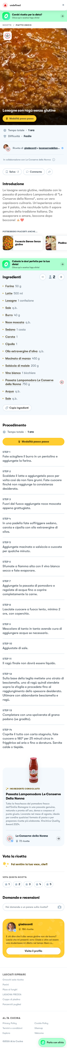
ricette (7, 25)
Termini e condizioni (12, 1028)
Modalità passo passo (21, 118)
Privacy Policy (10, 1023)
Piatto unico (23, 25)
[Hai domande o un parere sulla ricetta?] (31, 907)
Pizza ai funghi (10, 989)
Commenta (36, 171)
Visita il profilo (33, 951)
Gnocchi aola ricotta (13, 979)
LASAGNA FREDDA (12, 994)
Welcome (39, 1033)
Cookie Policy (41, 1023)
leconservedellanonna (51, 148)
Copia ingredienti (19, 407)
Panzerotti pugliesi (12, 1004)
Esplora (6, 1033)
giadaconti (30, 148)
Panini (6, 984)
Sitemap (38, 1028)
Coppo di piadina (11, 999)
